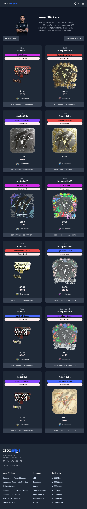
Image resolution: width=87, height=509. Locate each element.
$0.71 (22, 94)
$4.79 (22, 420)
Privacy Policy (38, 494)
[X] (9, 461)
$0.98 (65, 420)
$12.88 (65, 290)
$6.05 (65, 91)
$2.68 (22, 159)
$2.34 (65, 156)
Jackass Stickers (9, 486)
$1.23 (64, 355)
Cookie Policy (38, 498)
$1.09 (22, 222)
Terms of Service (39, 490)
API (34, 478)
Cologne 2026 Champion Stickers (15, 490)
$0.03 (65, 287)
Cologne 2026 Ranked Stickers (14, 478)
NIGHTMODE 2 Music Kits (12, 498)
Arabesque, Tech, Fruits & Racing (15, 482)
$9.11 (65, 94)
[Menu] (83, 3)
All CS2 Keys (56, 490)
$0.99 (22, 355)
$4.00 (22, 290)
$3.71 (22, 225)
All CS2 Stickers (57, 482)
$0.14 (22, 91)
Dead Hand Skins (9, 502)
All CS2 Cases (57, 486)
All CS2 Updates (58, 502)
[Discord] (5, 461)
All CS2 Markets (57, 498)
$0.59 (65, 222)
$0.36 (22, 156)
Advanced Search (73, 38)
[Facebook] (13, 461)
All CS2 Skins (56, 478)
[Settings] (75, 3)
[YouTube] (18, 461)
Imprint (35, 502)
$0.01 (22, 352)
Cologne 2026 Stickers (11, 494)
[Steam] (22, 461)
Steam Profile (10, 38)
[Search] (79, 3)
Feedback (37, 482)
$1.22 (64, 225)
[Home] (10, 3)
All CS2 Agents (57, 494)
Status (35, 486)
